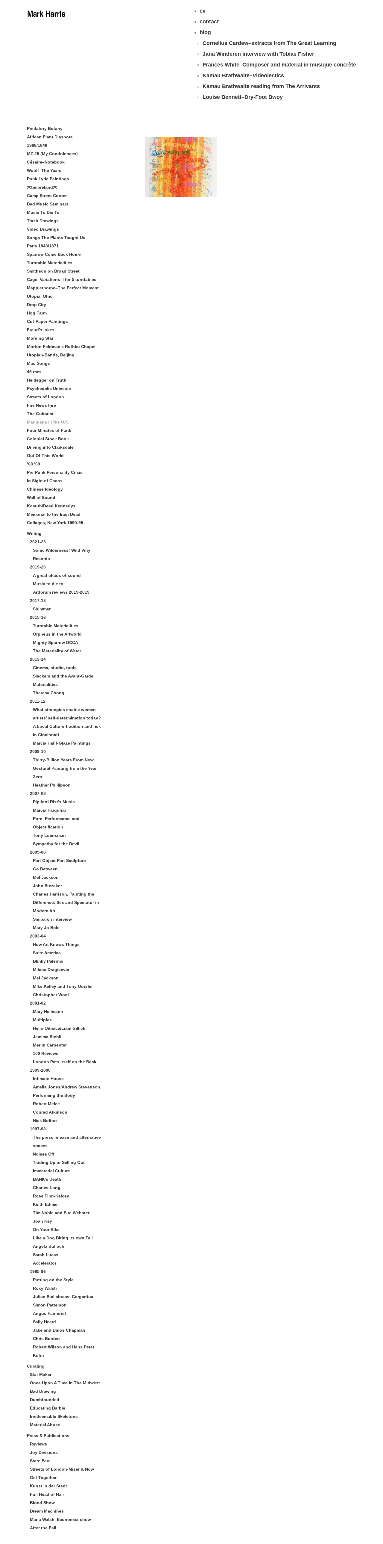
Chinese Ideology (45, 489)
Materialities (45, 684)
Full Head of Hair (47, 1494)
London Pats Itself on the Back (64, 1061)
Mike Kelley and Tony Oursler (63, 986)
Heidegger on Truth (46, 380)
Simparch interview (52, 919)
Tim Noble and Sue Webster (61, 1212)
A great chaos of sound (57, 575)
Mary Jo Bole (46, 927)
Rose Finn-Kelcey (51, 1196)
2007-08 (38, 793)
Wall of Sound (41, 497)
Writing (34, 533)
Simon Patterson (50, 1305)
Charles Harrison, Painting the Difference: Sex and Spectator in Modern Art (66, 902)
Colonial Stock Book (48, 438)
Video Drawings (43, 229)
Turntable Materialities (49, 262)
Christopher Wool (51, 994)
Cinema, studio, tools (55, 667)
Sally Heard (44, 1321)
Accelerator (44, 1263)
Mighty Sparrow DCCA (55, 642)
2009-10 (38, 751)
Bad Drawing (43, 1391)
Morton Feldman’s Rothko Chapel (61, 346)
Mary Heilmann (48, 1011)
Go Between (45, 868)
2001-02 (38, 1003)
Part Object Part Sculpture (59, 860)
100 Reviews (45, 1053)
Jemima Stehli (47, 1036)
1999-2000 (40, 1070)
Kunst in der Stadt (48, 1485)
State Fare (40, 1460)
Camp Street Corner (47, 195)
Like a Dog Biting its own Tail (63, 1237)
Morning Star (40, 338)
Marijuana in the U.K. (48, 422)
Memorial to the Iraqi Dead (53, 514)
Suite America (47, 952)
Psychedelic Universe (49, 388)
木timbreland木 (42, 187)
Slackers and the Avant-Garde (63, 676)
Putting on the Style (53, 1279)
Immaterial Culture (51, 1170)
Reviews (38, 1444)
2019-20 (38, 567)
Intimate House (48, 1078)
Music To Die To (43, 212)
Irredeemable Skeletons (54, 1416)
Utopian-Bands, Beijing (51, 355)
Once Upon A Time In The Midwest (65, 1382)
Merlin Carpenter (50, 1045)
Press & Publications (48, 1435)
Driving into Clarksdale (50, 447)
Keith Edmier (46, 1204)
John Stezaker (47, 885)
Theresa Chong (48, 692)
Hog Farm (37, 313)
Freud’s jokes (40, 329)
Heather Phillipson (52, 785)
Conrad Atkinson (50, 1112)
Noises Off (43, 1154)
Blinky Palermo (48, 961)
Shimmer (42, 609)
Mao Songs (38, 363)
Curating (36, 1366)
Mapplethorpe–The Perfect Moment (63, 287)
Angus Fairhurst (49, 1313)
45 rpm (34, 371)
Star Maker (40, 1374)
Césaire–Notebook (46, 162)
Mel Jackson (46, 877)
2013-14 (38, 659)
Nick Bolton (45, 1120)
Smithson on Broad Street (53, 271)
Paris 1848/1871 (43, 246)
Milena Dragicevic (51, 969)
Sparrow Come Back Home (54, 254)
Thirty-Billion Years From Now (63, 759)
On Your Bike (46, 1229)
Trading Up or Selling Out (59, 1162)
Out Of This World (45, 455)
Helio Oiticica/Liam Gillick (59, 1028)
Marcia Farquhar (49, 810)
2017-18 (38, 600)
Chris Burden (46, 1338)
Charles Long (46, 1187)
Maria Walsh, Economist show (60, 1519)
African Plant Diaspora (50, 136)
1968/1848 (37, 145)
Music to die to (48, 583)
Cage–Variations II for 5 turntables (61, 279)
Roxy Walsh (45, 1288)
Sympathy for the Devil (56, 843)
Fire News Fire (41, 405)
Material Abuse (45, 1424)
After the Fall (43, 1527)
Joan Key (42, 1221)
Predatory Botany (45, 128)
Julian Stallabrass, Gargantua (63, 1296)
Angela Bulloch (48, 1246)
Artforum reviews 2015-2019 (61, 592)
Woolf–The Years (44, 170)
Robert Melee (46, 1103)
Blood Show (42, 1502)
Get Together (43, 1477)
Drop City (36, 304)
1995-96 (38, 1271)
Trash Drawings (43, 220)
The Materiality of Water (57, 650)
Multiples (42, 1019)
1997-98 (38, 1128)
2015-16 (38, 617)
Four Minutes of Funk (49, 430)
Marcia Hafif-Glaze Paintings (62, 743)
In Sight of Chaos (45, 480)
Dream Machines (47, 1511)
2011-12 (37, 701)
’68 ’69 (33, 464)
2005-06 (38, 852)
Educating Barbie (47, 1408)
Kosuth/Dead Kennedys (51, 505)
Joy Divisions (44, 1452)
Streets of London (45, 396)
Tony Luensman (49, 835)
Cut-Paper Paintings (47, 321)
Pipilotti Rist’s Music (54, 801)
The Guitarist (40, 413)
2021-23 (38, 541)
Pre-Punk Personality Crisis (55, 472)
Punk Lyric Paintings (48, 178)
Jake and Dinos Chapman (59, 1330)
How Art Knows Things (56, 944)
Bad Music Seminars (48, 204)
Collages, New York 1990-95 (55, 522)
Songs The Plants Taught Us (56, 237)
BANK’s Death (47, 1179)
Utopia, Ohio (40, 296)
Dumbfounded (44, 1399)
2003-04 (38, 936)
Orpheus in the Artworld (57, 634)
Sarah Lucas (45, 1254)
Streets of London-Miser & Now (62, 1469)
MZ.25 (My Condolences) (52, 153)
